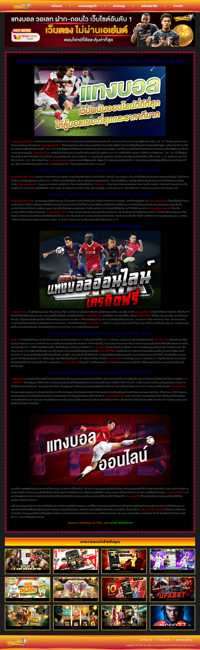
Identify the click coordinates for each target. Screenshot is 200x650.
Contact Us (145, 639)
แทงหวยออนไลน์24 (124, 571)
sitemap (119, 6)
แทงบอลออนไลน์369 (172, 571)
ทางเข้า (178, 6)
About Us (164, 639)
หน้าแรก (57, 6)
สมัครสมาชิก (149, 6)
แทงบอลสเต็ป (133, 496)
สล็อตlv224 (76, 627)
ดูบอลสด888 (124, 627)
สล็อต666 (27, 599)
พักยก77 (172, 627)
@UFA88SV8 (126, 523)
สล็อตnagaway (75, 599)
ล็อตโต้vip (124, 599)
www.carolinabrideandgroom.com (178, 645)
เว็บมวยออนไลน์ (172, 599)
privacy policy (184, 639)
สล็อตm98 (27, 627)
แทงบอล (76, 571)
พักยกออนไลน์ (27, 571)
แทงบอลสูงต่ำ (87, 6)
